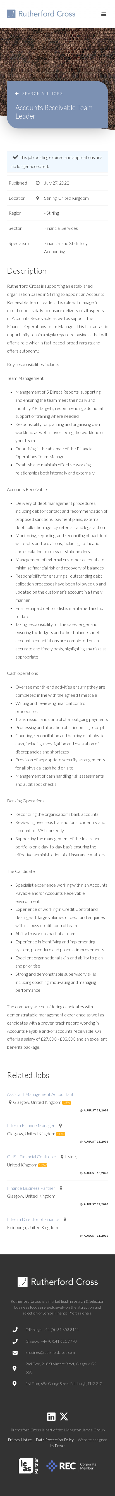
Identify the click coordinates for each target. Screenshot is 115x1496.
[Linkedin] (51, 1416)
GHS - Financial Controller (31, 1156)
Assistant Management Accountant (40, 1094)
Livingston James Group (84, 1429)
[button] (104, 14)
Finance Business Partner (31, 1188)
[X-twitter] (64, 1416)
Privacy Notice (20, 1439)
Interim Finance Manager (31, 1125)
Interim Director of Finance (33, 1219)
